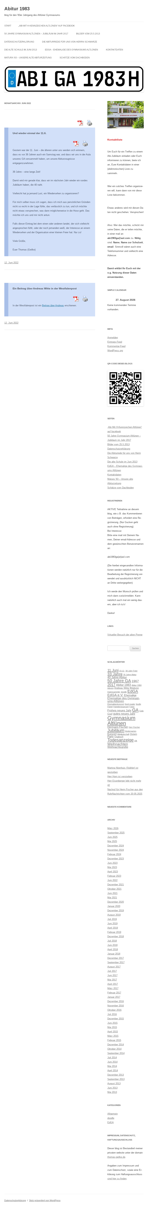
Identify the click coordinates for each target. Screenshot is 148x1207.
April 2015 (112, 1031)
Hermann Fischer (117, 727)
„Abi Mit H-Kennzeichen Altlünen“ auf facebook (46, 26)
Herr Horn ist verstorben (119, 776)
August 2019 (114, 914)
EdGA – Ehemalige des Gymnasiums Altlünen (71, 49)
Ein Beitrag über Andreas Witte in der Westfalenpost (45, 288)
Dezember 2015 (115, 1018)
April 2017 (112, 984)
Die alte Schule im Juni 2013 (20, 49)
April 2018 (112, 949)
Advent (110, 688)
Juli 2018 (112, 940)
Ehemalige (130, 695)
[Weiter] (140, 299)
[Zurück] (111, 299)
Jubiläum (115, 730)
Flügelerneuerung (121, 707)
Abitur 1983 (17, 8)
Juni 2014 (112, 1062)
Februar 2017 (114, 992)
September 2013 (116, 1079)
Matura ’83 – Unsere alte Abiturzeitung (28, 57)
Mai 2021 (112, 897)
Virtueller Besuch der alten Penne (124, 634)
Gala (141, 711)
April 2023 (112, 871)
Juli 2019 (112, 919)
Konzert (112, 734)
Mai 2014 (112, 1066)
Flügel (110, 707)
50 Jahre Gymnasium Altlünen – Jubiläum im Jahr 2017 (36, 33)
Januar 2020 (113, 906)
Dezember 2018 (115, 936)
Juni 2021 (112, 893)
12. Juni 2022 (11, 262)
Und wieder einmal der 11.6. (29, 133)
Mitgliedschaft (123, 734)
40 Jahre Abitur (117, 677)
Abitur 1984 (137, 685)
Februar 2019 (114, 932)
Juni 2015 (112, 1023)
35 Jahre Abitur (129, 674)
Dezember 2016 (115, 1001)
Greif (109, 714)
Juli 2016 (112, 1014)
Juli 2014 (112, 1057)
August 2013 (114, 1083)
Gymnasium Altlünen (121, 720)
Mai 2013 (112, 1092)
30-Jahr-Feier (131, 671)
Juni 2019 (112, 923)
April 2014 (112, 1070)
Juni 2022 (112, 880)
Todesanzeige (120, 740)
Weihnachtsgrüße (117, 747)
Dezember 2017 (115, 958)
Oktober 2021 (114, 889)
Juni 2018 (112, 945)
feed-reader (130, 704)
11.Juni (113, 670)
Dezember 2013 (115, 1074)
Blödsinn (134, 688)
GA (135, 709)
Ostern (133, 734)
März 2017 (112, 988)
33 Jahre (115, 674)
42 (108, 785)
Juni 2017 (112, 975)
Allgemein (112, 1113)
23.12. (122, 671)
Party (110, 736)
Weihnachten (117, 744)
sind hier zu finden (117, 1178)
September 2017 (116, 962)
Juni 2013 (112, 1087)
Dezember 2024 (115, 845)
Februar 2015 (114, 1040)
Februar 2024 (114, 854)
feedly (138, 704)
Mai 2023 (112, 867)
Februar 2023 (114, 876)
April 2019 (112, 927)
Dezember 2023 (115, 858)
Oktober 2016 (114, 1010)
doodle (124, 692)
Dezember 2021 (115, 884)
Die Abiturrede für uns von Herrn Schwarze (69, 42)
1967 (135, 681)
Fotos (131, 707)
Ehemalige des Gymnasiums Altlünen (123, 700)
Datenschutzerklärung (19, 42)
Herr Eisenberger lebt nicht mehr (124, 780)
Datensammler (113, 692)
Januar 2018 (113, 953)
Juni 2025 (112, 837)
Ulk (135, 741)
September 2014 (116, 1053)
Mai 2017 (112, 979)
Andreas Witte (121, 688)
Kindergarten (130, 731)
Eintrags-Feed (114, 342)
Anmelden (112, 337)
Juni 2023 (112, 863)
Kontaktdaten (114, 49)
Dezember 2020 (115, 902)
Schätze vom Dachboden (75, 57)
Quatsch (118, 736)
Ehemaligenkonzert (115, 704)
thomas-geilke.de (116, 1157)
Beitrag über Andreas (53, 305)
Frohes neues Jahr (119, 710)
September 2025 (116, 832)
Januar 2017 (113, 997)
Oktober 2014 (114, 1049)
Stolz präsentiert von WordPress (44, 1200)
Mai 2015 (112, 1027)
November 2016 (115, 1005)
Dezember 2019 (115, 910)
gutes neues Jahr (124, 713)
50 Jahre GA (119, 680)
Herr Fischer (134, 727)
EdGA (132, 691)
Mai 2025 (112, 841)
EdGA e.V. (115, 695)
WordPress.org (115, 350)
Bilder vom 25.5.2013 (88, 33)
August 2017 (114, 966)
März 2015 (112, 1036)
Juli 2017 (112, 971)
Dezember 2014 (115, 1044)
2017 (111, 685)
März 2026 (112, 828)
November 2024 (115, 850)
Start (7, 26)
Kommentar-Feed (116, 346)
